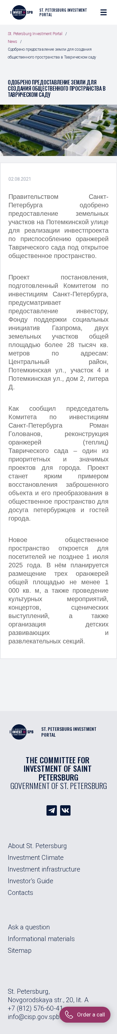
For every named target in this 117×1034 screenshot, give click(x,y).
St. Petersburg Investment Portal (35, 34)
